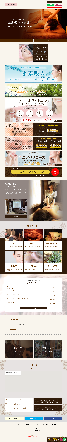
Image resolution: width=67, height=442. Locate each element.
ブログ (38, 40)
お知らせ (36, 426)
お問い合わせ (57, 40)
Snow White (33, 433)
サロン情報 (48, 40)
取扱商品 (36, 428)
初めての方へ (19, 40)
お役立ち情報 (37, 430)
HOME (9, 40)
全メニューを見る (33, 308)
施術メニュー (28, 40)
